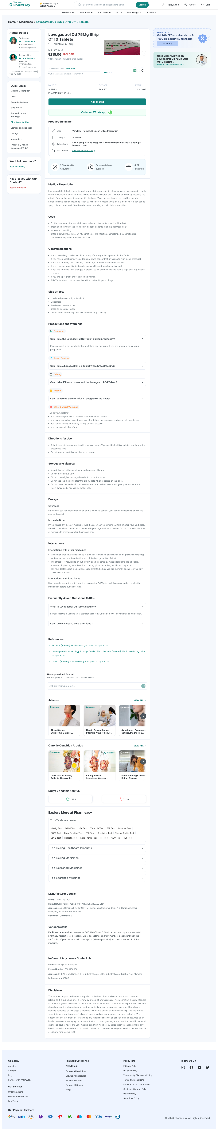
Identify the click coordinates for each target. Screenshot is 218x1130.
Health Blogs (132, 12)
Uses (13, 96)
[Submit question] (143, 686)
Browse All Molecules (76, 1076)
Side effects (17, 107)
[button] (111, 4)
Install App (167, 43)
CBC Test (115, 837)
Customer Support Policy (135, 1089)
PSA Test (82, 828)
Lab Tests (103, 12)
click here (53, 1032)
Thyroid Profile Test (124, 833)
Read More (70, 68)
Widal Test (70, 828)
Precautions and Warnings (19, 115)
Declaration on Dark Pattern (136, 1084)
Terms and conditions (133, 1080)
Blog (10, 1075)
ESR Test (111, 828)
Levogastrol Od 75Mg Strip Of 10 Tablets (62, 21)
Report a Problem (17, 187)
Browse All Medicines (76, 1071)
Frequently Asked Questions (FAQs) (19, 146)
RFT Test (104, 837)
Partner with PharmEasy (19, 1080)
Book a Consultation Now (169, 64)
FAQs (68, 1089)
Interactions (16, 139)
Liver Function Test (73, 833)
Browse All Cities (74, 1080)
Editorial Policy (130, 1066)
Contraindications (19, 102)
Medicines (26, 21)
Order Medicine (15, 1092)
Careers (12, 1070)
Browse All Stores (74, 1085)
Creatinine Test (104, 833)
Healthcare (84, 12)
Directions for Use (20, 122)
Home (12, 21)
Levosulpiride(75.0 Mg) (83, 150)
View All (139, 700)
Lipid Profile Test (88, 837)
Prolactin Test (70, 837)
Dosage (14, 133)
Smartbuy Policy (131, 1098)
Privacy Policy (130, 1070)
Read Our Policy (17, 166)
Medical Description (20, 90)
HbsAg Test (56, 828)
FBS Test (90, 833)
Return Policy (129, 1093)
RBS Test (128, 837)
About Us (12, 1066)
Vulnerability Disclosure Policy (137, 1075)
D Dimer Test (124, 828)
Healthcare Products (18, 1096)
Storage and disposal (21, 128)
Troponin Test (97, 828)
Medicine (66, 12)
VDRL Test (56, 837)
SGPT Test (56, 833)
